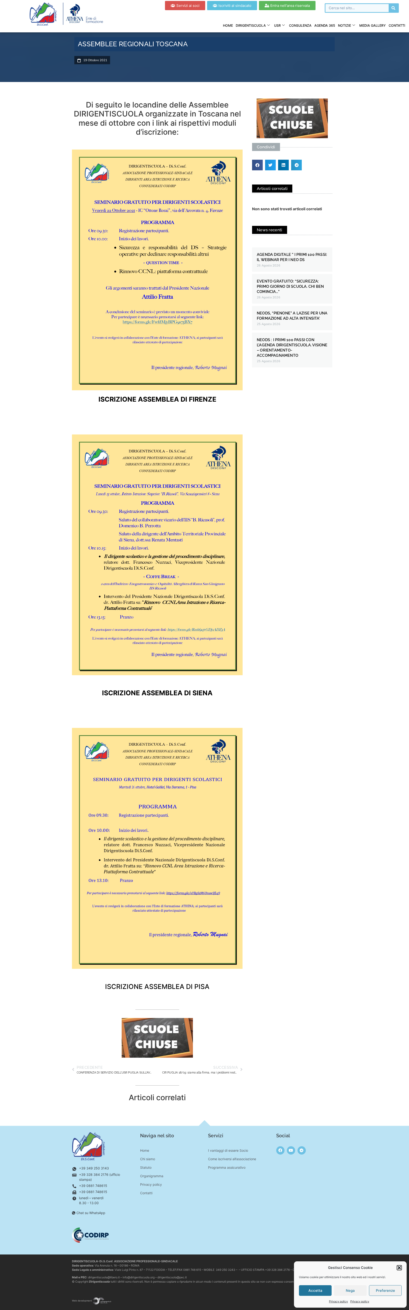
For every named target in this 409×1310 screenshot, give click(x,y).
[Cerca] (393, 8)
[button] (399, 1267)
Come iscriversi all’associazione (232, 1159)
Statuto (145, 1167)
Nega (350, 1290)
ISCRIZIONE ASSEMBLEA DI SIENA (157, 693)
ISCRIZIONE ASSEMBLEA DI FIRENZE (157, 399)
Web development (82, 1300)
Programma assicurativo (226, 1167)
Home (228, 25)
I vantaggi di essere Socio (228, 1150)
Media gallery (372, 25)
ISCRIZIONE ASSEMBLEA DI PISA (157, 987)
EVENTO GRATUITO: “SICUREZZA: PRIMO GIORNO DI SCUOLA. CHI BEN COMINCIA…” (290, 286)
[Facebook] (280, 1150)
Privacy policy (338, 1301)
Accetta (315, 1290)
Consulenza (300, 25)
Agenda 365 (324, 25)
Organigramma (151, 1176)
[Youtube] (291, 1150)
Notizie (344, 25)
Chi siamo (147, 1159)
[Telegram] (302, 1150)
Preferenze (385, 1290)
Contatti (397, 25)
